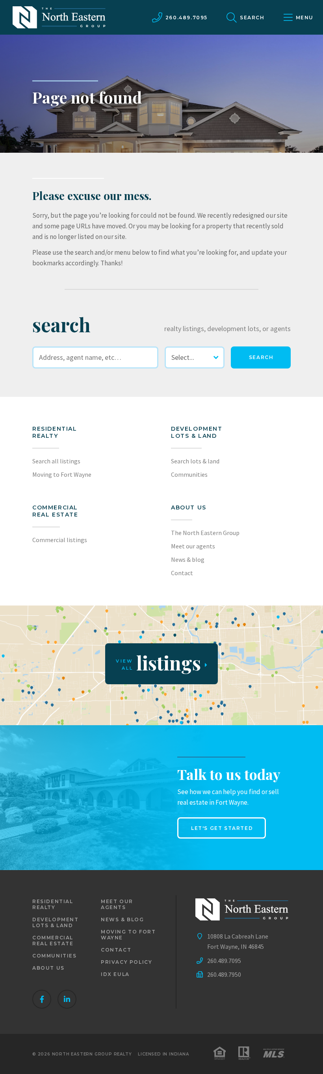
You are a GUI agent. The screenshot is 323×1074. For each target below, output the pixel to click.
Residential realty (54, 432)
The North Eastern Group (205, 533)
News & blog (187, 559)
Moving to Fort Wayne (61, 474)
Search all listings (56, 461)
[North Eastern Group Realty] (59, 17)
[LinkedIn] (67, 999)
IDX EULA (115, 974)
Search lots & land (195, 461)
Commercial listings (59, 540)
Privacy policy (126, 962)
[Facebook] (41, 999)
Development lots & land (197, 432)
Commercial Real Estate (55, 511)
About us (188, 507)
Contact (182, 573)
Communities (189, 474)
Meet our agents (193, 546)
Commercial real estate (53, 940)
